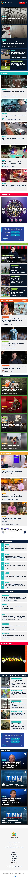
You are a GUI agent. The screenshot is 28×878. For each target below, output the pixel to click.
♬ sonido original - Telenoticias (8, 532)
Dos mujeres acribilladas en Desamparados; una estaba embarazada (14, 54)
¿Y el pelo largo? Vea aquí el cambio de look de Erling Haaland (14, 338)
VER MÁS (24, 300)
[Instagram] (13, 866)
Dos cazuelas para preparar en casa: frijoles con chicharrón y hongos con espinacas (14, 514)
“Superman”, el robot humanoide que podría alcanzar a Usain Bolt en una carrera (14, 682)
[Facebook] (7, 866)
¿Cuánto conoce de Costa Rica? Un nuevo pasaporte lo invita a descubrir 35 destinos (14, 617)
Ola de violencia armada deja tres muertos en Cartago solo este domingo (14, 585)
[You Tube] (15, 866)
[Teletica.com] (10, 2)
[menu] (26, 2)
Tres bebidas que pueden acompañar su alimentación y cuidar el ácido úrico (14, 489)
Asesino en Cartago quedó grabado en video (14, 133)
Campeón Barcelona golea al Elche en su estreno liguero (14, 292)
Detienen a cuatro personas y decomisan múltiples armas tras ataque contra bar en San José (14, 557)
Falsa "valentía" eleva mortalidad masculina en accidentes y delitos (14, 156)
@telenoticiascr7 (5, 528)
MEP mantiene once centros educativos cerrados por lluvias (14, 607)
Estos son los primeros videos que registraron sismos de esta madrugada (14, 36)
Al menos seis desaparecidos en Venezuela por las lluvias (14, 626)
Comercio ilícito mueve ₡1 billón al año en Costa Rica (14, 110)
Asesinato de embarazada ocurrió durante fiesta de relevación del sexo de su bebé (14, 180)
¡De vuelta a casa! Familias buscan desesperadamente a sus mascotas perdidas (14, 423)
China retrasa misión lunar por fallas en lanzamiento (14, 636)
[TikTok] (21, 866)
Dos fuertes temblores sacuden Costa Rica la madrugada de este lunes (14, 15)
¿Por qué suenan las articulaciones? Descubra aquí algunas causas (14, 466)
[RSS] (18, 866)
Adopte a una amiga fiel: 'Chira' (14, 441)
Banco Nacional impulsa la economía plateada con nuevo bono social (14, 714)
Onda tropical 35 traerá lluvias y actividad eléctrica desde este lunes (14, 86)
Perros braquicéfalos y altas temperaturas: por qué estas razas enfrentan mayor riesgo (14, 386)
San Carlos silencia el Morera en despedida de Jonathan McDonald (14, 65)
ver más (24, 244)
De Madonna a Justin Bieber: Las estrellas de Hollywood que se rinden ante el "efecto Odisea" (14, 314)
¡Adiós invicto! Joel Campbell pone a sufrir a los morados (14, 269)
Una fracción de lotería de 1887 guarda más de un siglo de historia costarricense (14, 693)
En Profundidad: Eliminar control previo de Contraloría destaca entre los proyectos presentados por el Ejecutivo (14, 598)
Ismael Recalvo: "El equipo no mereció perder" (14, 254)
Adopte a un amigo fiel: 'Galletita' (14, 404)
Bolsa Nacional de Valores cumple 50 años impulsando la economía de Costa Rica (14, 725)
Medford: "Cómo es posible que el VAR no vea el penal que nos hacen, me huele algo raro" (14, 280)
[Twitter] (10, 866)
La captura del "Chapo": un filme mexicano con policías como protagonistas (14, 362)
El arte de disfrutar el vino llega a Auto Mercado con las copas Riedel (14, 704)
